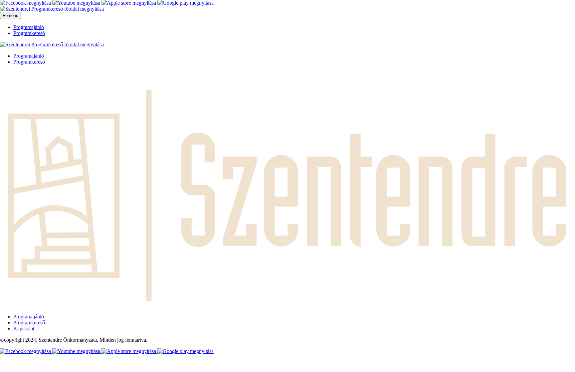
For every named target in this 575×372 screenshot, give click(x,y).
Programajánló (28, 27)
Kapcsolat (23, 328)
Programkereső (29, 33)
